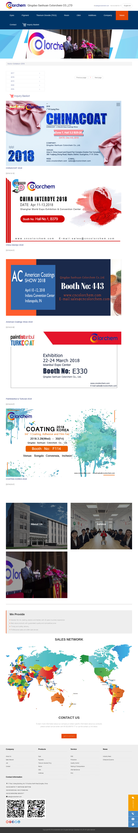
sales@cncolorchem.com (102, 5)
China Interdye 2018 (14, 245)
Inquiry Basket (33, 25)
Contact (13, 25)
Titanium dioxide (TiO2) (46, 15)
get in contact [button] (69, 736)
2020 (12, 85)
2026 (12, 89)
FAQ (72, 773)
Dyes (12, 15)
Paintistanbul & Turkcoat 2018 (19, 399)
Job (7, 763)
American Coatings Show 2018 (19, 322)
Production (74, 759)
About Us (8, 756)
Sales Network (10, 759)
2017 (12, 73)
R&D (72, 756)
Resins (40, 766)
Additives (92, 15)
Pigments (41, 759)
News (122, 15)
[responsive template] (16, 5)
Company (108, 15)
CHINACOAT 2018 (14, 168)
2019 (12, 81)
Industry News (107, 756)
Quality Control (75, 763)
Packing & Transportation (78, 766)
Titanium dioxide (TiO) (45, 763)
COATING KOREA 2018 (16, 479)
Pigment (25, 15)
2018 (22, 64)
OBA (79, 15)
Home (10, 64)
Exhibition (16, 64)
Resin (66, 15)
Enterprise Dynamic (108, 759)
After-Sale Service (75, 770)
